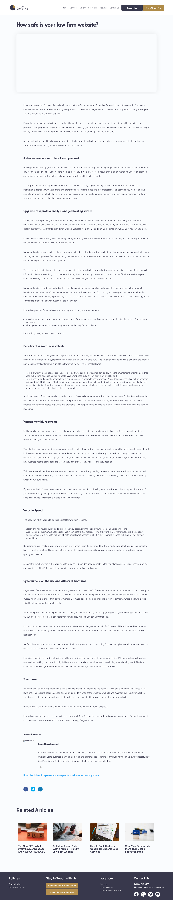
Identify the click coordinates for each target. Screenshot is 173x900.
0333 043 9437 (142, 884)
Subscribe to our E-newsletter (62, 885)
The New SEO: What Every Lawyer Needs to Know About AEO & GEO (31, 849)
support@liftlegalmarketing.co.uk (150, 887)
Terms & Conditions (17, 887)
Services (73, 8)
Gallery (83, 8)
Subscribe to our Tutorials (62, 892)
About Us (103, 8)
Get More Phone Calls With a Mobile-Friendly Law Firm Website (66, 849)
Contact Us (114, 8)
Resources (92, 8)
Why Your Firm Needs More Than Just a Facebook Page (137, 849)
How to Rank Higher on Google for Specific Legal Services (104, 849)
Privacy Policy (15, 884)
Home (64, 8)
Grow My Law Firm (153, 8)
